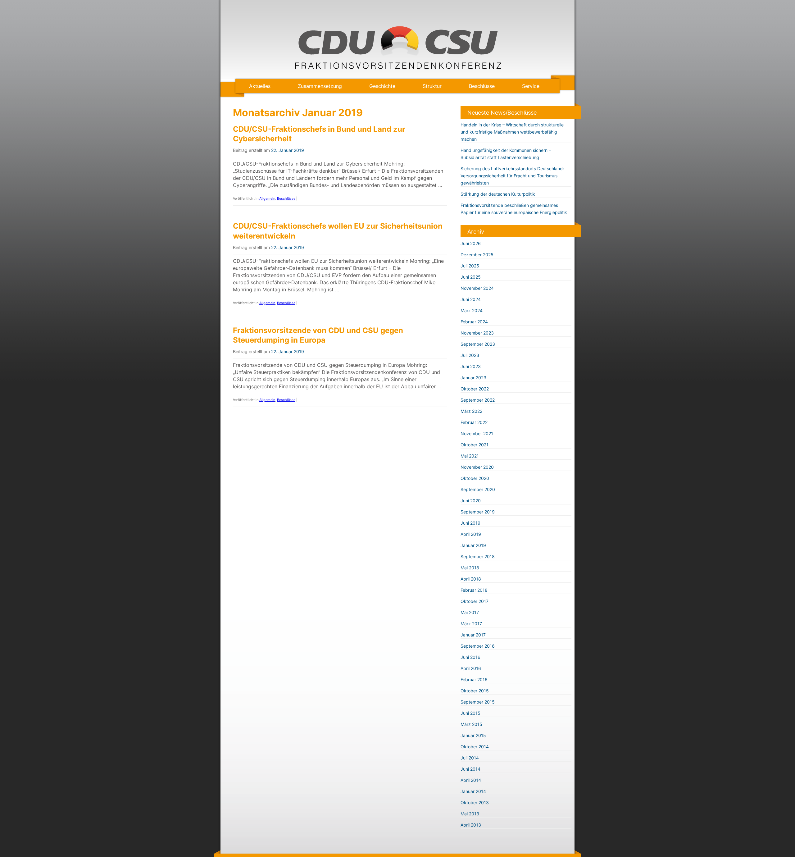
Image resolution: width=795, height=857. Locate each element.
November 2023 (477, 332)
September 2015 (478, 701)
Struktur (432, 86)
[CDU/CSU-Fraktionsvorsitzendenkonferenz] (397, 68)
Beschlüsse (482, 86)
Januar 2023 (473, 377)
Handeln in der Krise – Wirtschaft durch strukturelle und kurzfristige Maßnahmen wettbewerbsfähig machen (512, 132)
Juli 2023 (470, 355)
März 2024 (472, 310)
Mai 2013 (470, 813)
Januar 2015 (473, 735)
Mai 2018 (470, 567)
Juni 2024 (471, 299)
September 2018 (478, 556)
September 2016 (478, 646)
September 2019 (478, 511)
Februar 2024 (474, 321)
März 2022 (471, 411)
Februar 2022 (474, 422)
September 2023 (478, 344)
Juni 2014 (470, 769)
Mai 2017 (470, 612)
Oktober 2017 (474, 601)
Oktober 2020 (475, 478)
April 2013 (471, 824)
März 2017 (471, 623)
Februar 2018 (474, 590)
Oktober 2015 (475, 690)
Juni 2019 (470, 523)
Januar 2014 (473, 791)
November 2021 (477, 433)
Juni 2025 (471, 277)
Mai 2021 (470, 455)
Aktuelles (259, 86)
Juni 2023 (471, 366)
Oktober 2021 (474, 444)
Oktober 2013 (475, 802)
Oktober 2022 (475, 388)
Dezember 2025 (477, 254)
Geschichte (382, 86)
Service (530, 86)
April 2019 (471, 534)
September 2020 (478, 489)
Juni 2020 (471, 500)
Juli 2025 (470, 265)
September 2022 (478, 400)
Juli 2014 (470, 757)
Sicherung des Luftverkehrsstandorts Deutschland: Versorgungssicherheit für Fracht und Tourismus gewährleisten (512, 175)
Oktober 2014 (475, 746)
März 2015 (471, 724)
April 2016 (471, 668)
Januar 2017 (473, 634)
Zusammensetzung (320, 86)
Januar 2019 (473, 545)
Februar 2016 (474, 679)
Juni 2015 (470, 713)
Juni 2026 (471, 243)
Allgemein (267, 198)
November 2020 (477, 467)
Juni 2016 (470, 657)
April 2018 (471, 578)
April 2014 (471, 780)
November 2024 (477, 288)
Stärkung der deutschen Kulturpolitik (498, 194)
